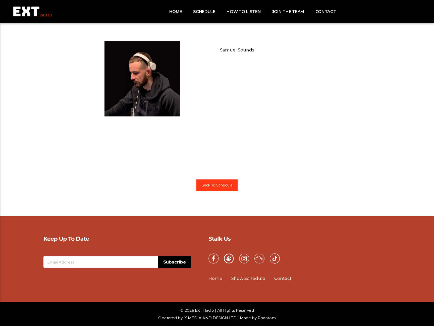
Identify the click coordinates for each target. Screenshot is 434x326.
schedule (204, 11)
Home (175, 11)
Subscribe (174, 262)
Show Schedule (248, 278)
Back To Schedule (217, 185)
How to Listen (244, 11)
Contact (325, 11)
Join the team (288, 11)
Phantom (267, 317)
